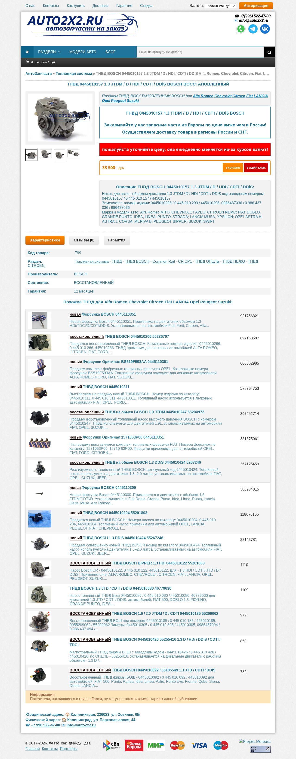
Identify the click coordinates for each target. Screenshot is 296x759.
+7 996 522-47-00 (45, 725)
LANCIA (261, 96)
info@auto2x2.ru (253, 20)
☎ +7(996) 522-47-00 (252, 16)
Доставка (100, 6)
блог (110, 52)
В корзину (232, 167)
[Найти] (269, 52)
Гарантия (124, 6)
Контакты (51, 6)
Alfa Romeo (203, 96)
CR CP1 (185, 261)
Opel (106, 101)
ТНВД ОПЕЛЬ (207, 261)
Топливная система (92, 261)
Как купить (76, 6)
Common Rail (163, 261)
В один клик (256, 167)
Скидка (146, 6)
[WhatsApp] (241, 33)
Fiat (249, 96)
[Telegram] (253, 33)
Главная (32, 749)
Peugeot (118, 101)
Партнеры (68, 749)
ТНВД (117, 261)
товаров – (43, 62)
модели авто (82, 52)
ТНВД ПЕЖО (233, 261)
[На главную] (82, 24)
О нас (30, 6)
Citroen (238, 96)
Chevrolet (222, 96)
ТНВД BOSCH (137, 261)
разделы (47, 52)
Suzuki (133, 101)
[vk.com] (265, 33)
